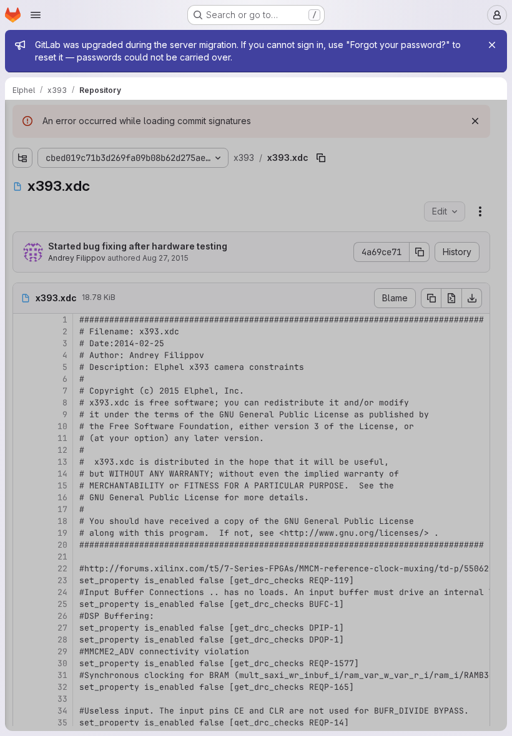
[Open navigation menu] (36, 15)
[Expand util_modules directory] (22, 182)
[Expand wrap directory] (22, 202)
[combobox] (102, 142)
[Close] (492, 44)
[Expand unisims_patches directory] (22, 162)
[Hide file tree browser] (22, 117)
